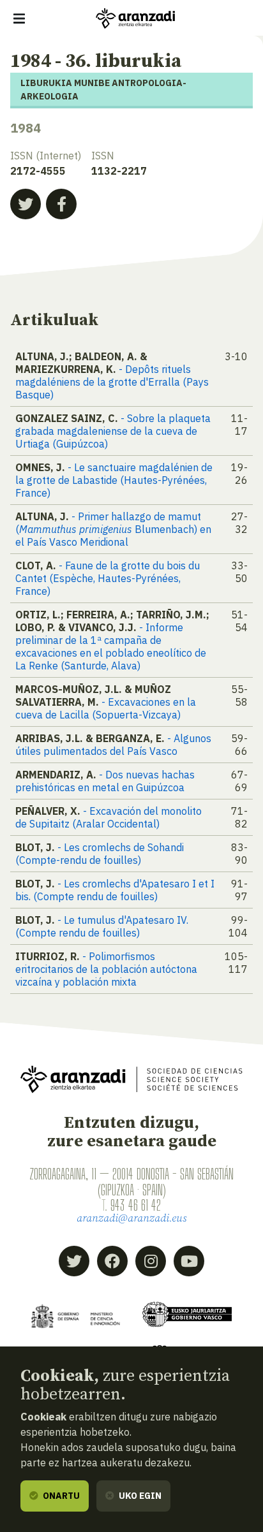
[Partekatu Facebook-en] (61, 204)
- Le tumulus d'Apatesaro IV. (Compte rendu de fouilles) (101, 926)
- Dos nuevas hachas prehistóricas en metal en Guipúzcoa (105, 781)
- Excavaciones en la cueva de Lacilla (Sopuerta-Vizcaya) (105, 708)
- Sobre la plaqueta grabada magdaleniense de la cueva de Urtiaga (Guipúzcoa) (113, 431)
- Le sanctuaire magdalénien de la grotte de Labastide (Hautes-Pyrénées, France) (114, 480)
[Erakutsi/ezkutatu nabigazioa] (19, 18)
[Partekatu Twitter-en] (25, 204)
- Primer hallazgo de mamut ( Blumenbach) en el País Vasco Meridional (113, 529)
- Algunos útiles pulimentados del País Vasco (113, 744)
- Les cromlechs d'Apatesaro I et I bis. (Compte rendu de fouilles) (114, 890)
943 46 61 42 (135, 1205)
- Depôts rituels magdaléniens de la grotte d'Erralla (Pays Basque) (112, 382)
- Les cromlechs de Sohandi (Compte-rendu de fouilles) (99, 853)
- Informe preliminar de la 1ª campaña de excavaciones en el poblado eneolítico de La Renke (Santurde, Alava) (110, 646)
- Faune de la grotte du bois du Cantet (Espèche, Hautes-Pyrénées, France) (107, 578)
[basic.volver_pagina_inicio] (135, 18)
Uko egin (139, 1495)
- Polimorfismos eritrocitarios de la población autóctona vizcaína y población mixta (106, 969)
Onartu (60, 1495)
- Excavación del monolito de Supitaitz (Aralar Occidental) (108, 817)
